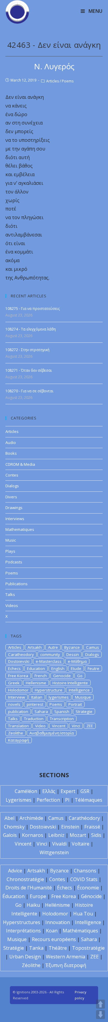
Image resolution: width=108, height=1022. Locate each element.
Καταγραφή (18, 740)
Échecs (64, 887)
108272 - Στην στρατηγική (27, 349)
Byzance (72, 647)
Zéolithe (31, 965)
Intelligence (79, 690)
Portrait (75, 704)
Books (11, 453)
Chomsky (14, 826)
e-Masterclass (49, 661)
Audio (10, 442)
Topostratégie (88, 948)
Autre (53, 647)
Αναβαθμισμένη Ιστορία (51, 733)
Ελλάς (49, 791)
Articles (52, 81)
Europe (38, 896)
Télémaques (88, 800)
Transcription (62, 718)
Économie (88, 887)
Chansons (85, 870)
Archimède (31, 818)
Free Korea (18, 675)
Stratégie (13, 948)
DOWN (100, 1014)
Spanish (61, 711)
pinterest (35, 704)
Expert (68, 791)
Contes (11, 475)
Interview (16, 697)
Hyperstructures (21, 922)
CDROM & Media (20, 464)
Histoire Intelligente (70, 683)
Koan (52, 930)
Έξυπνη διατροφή (66, 965)
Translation (18, 726)
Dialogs (12, 485)
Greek (14, 683)
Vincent (58, 726)
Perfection (48, 800)
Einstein (70, 826)
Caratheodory (21, 654)
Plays (10, 551)
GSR (84, 791)
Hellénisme (57, 905)
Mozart (78, 835)
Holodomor (18, 690)
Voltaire (80, 843)
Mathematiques (19, 529)
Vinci (76, 726)
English (57, 668)
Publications (16, 583)
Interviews (14, 518)
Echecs (14, 668)
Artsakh (35, 647)
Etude (76, 668)
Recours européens (54, 939)
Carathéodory (84, 818)
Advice (15, 870)
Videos (11, 605)
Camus (92, 647)
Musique (83, 697)
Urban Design (25, 956)
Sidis (96, 835)
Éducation (13, 896)
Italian (36, 697)
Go (79, 675)
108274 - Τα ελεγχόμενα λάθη (30, 329)
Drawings (13, 507)
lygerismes (59, 697)
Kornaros (32, 835)
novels (14, 704)
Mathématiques (80, 930)
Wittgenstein (54, 852)
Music (10, 540)
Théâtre (58, 948)
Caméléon (26, 791)
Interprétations (23, 930)
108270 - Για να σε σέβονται (29, 391)
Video (40, 726)
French (40, 675)
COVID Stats (84, 879)
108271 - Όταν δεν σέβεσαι (28, 370)
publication (18, 711)
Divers (11, 497)
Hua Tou (83, 913)
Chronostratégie (25, 879)
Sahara (41, 711)
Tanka (36, 948)
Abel (9, 818)
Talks (10, 594)
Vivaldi (59, 843)
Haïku (33, 905)
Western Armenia (65, 956)
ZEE (89, 726)
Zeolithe (15, 733)
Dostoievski (18, 661)
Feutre (93, 668)
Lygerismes (19, 800)
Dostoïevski (43, 826)
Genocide (62, 675)
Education (36, 668)
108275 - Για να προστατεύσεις (32, 308)
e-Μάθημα (77, 661)
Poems (68, 81)
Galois (10, 835)
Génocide (91, 896)
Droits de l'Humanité (28, 887)
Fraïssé (92, 826)
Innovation (57, 922)
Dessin (72, 654)
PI (67, 800)
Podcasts (13, 562)
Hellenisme (36, 683)
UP (100, 1004)
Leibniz (56, 835)
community (50, 654)
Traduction (34, 718)
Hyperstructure (48, 690)
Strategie (84, 711)
